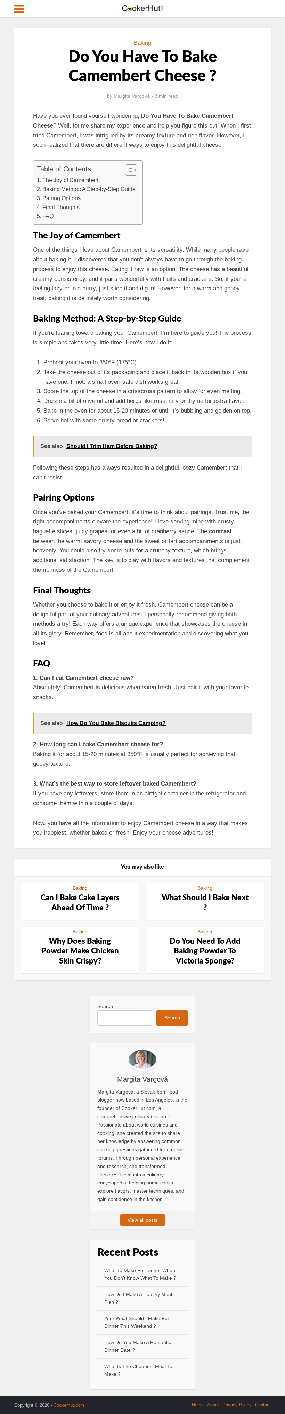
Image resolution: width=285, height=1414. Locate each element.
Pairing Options (61, 198)
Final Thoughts (61, 207)
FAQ (48, 216)
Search (105, 1006)
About (213, 1404)
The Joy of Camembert (70, 180)
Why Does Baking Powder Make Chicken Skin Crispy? (80, 951)
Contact (263, 1404)
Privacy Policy (237, 1404)
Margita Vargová (132, 96)
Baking (142, 43)
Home (198, 1404)
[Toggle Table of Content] (128, 170)
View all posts (142, 1220)
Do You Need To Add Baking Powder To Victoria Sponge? (205, 951)
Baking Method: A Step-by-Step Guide (89, 189)
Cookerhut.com (69, 1405)
